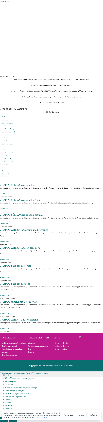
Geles (6, 141)
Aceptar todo (68, 415)
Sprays (4, 180)
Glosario (31, 352)
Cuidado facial (7, 144)
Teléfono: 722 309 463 (9, 346)
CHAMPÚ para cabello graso (15, 265)
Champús (7, 126)
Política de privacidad (61, 343)
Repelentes (6, 177)
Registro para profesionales (38, 346)
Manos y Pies (6, 171)
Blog (29, 349)
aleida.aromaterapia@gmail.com (14, 343)
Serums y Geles (9, 162)
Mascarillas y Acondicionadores (16, 129)
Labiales (7, 156)
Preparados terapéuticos (11, 174)
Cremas (7, 138)
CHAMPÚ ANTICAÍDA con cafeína (19, 319)
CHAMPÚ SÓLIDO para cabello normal (21, 214)
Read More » (4, 194)
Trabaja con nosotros (10, 355)
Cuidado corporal (8, 132)
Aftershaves (8, 147)
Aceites (7, 135)
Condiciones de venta (61, 346)
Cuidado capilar (8, 123)
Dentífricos (6, 165)
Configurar (93, 415)
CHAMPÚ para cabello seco (15, 283)
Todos (4, 117)
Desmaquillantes (10, 153)
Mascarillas (8, 159)
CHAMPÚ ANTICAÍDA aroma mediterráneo (24, 229)
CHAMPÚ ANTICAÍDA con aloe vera (20, 247)
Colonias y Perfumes (9, 120)
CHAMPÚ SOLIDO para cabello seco (19, 184)
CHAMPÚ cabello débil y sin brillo (19, 301)
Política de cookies (60, 349)
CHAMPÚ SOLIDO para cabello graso (20, 199)
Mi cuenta (31, 343)
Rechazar (81, 415)
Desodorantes (7, 168)
